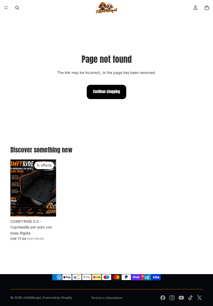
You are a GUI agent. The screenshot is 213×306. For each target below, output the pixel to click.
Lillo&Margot (31, 298)
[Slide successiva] (50, 188)
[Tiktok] (190, 298)
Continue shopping (106, 91)
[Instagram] (172, 298)
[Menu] (6, 8)
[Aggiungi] (48, 208)
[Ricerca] (17, 7)
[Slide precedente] (16, 188)
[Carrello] (206, 7)
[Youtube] (181, 298)
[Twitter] (199, 298)
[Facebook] (163, 298)
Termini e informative (106, 298)
